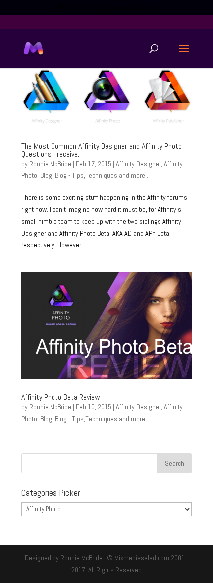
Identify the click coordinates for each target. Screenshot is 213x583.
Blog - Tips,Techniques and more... (102, 175)
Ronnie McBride (50, 163)
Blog (46, 175)
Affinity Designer (138, 163)
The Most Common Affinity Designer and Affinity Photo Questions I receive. (101, 150)
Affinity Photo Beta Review (60, 397)
